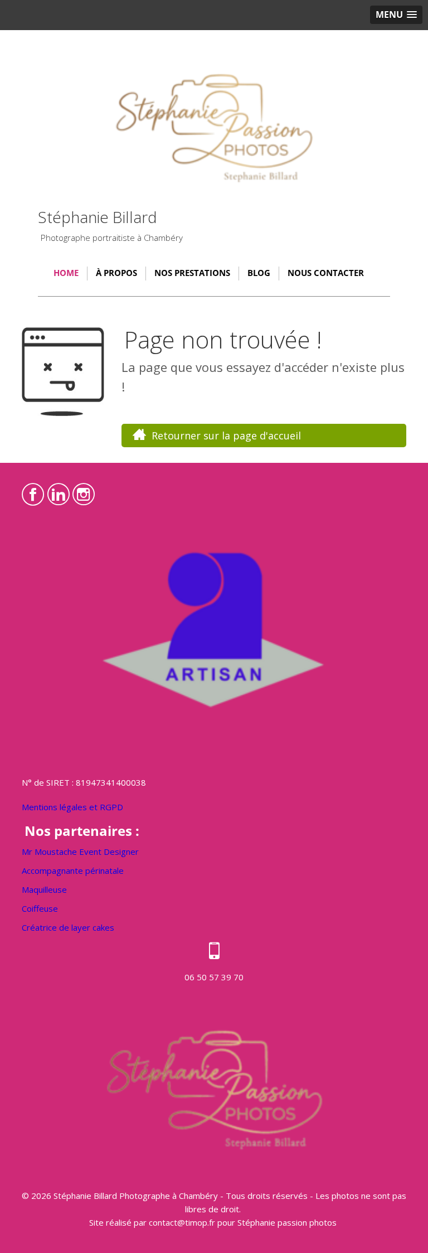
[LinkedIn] (58, 491)
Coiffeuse (40, 908)
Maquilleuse (44, 889)
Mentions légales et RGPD (72, 806)
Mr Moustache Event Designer (80, 851)
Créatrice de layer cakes (68, 927)
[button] (396, 15)
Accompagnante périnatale (73, 870)
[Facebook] (33, 491)
